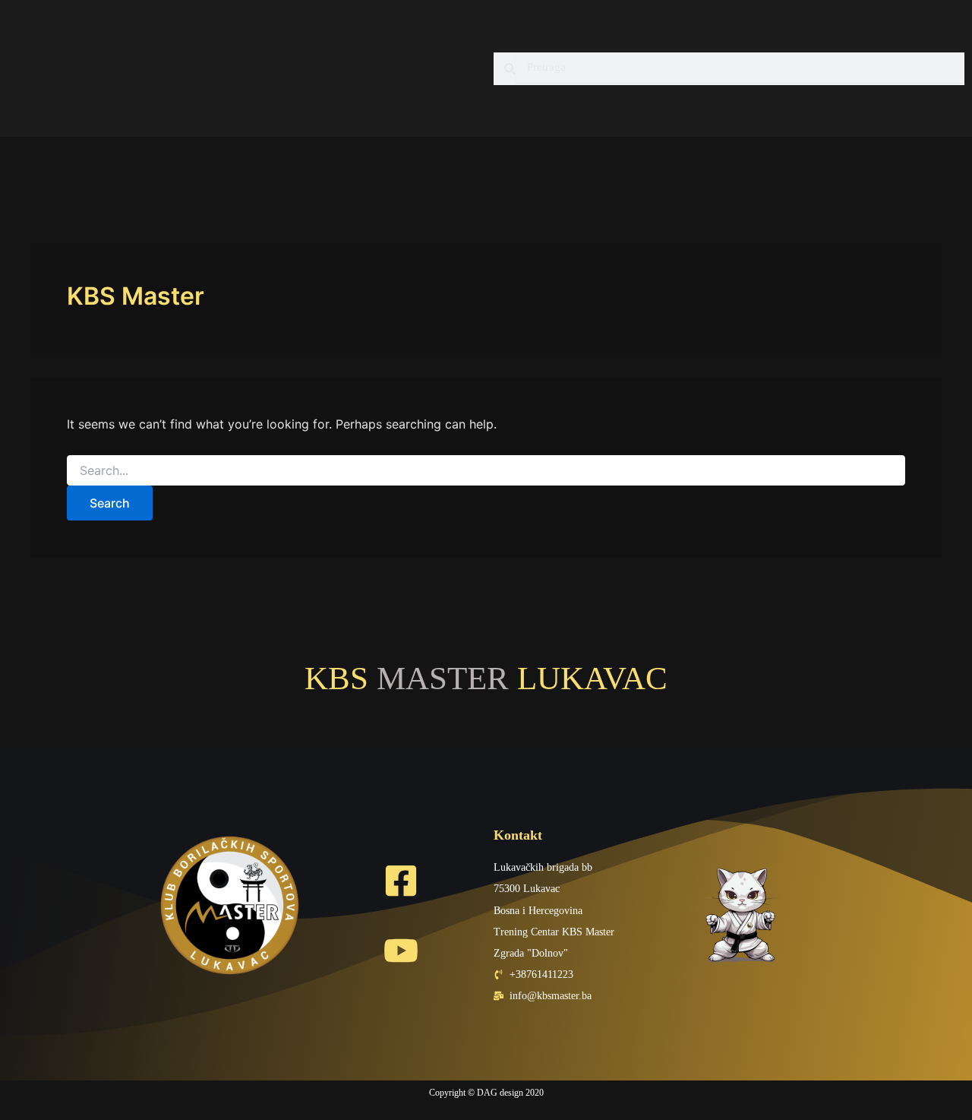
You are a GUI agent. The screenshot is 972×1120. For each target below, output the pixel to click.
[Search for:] (486, 470)
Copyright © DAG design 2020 (486, 1092)
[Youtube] (401, 951)
